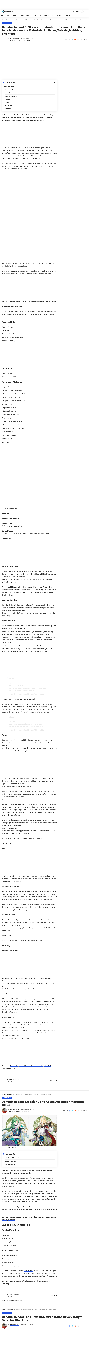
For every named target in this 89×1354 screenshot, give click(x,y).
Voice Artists (9, 93)
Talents (7, 99)
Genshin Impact (7, 23)
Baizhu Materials (10, 1161)
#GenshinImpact (31, 688)
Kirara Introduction (9, 86)
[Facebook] (54, 1080)
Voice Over (8, 105)
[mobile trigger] (85, 11)
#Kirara (11, 690)
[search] (74, 11)
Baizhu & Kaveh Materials (11, 1158)
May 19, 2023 (39, 694)
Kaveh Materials (10, 1164)
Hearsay (8, 108)
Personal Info (9, 89)
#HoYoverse (41, 688)
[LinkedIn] (56, 1080)
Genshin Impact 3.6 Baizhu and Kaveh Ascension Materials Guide (33, 301)
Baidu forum (28, 1271)
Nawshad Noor (14, 38)
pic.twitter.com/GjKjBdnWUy (33, 726)
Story (7, 102)
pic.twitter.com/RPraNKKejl (24, 690)
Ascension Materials (11, 96)
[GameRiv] (7, 11)
